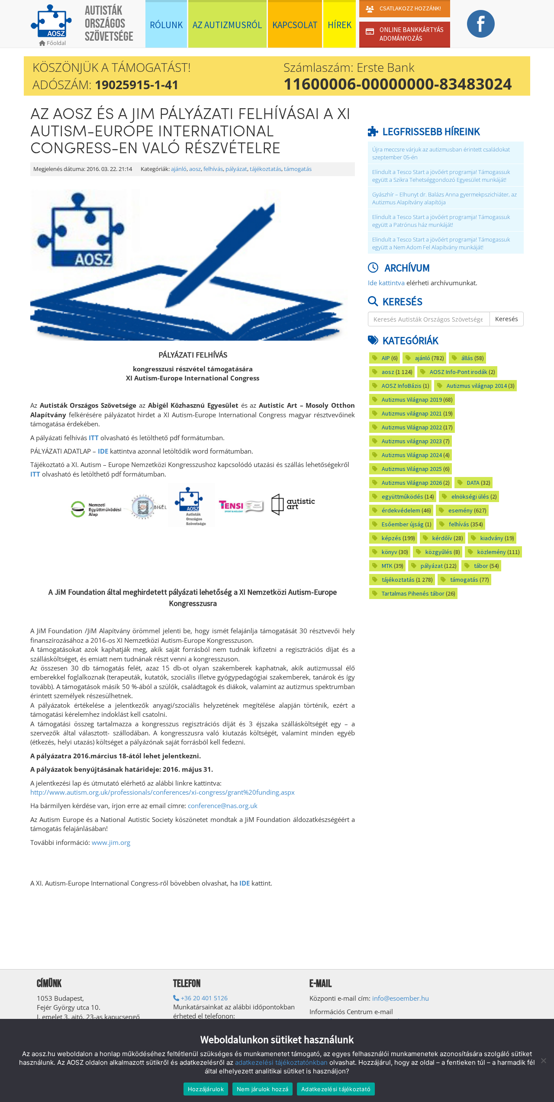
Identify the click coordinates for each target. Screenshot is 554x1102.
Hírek (339, 25)
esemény (460, 510)
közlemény (491, 552)
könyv (389, 552)
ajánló (179, 169)
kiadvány (491, 538)
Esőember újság (403, 524)
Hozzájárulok (206, 1089)
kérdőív (442, 538)
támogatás (298, 169)
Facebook (481, 24)
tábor (481, 566)
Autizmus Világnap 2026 (412, 483)
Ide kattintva (386, 282)
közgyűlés (438, 552)
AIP (386, 358)
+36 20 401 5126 (203, 998)
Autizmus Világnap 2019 (412, 399)
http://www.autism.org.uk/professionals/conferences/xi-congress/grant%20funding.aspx (162, 792)
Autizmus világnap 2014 (477, 386)
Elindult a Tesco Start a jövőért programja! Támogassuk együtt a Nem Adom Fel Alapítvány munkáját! (441, 243)
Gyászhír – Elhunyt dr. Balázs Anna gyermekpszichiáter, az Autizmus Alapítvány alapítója (444, 198)
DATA (473, 483)
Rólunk (166, 25)
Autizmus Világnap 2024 (412, 455)
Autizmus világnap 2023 (412, 441)
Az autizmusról (227, 25)
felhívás (213, 169)
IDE (103, 451)
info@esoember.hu (400, 998)
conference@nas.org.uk (223, 805)
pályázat (236, 169)
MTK (387, 566)
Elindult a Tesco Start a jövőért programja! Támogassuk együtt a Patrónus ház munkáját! (441, 221)
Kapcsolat (295, 25)
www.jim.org (111, 842)
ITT (94, 437)
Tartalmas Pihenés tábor (413, 593)
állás (467, 358)
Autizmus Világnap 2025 (412, 469)
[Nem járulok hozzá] (543, 1060)
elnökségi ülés (470, 496)
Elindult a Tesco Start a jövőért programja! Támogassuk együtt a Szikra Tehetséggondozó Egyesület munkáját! (441, 176)
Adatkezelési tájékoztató (335, 1089)
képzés (391, 538)
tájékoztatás (265, 169)
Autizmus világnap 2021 (412, 413)
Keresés (506, 319)
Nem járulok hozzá (262, 1089)
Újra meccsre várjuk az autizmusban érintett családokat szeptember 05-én (441, 153)
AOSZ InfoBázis (402, 386)
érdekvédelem (401, 510)
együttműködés (402, 496)
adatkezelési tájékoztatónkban (281, 1062)
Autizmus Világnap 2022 (412, 427)
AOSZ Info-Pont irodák (458, 372)
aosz (195, 169)
